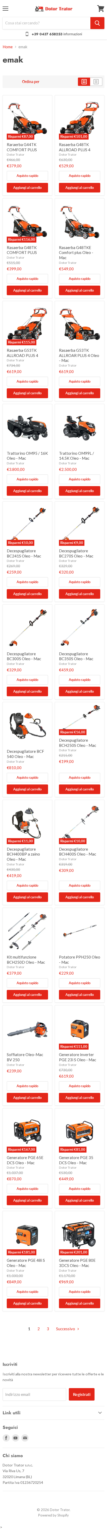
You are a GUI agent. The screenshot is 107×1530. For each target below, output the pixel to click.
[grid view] (84, 82)
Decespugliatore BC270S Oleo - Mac (76, 553)
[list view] (96, 82)
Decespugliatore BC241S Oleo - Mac (24, 553)
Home (8, 47)
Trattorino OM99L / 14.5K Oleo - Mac (76, 456)
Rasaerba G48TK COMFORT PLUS (22, 250)
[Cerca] (97, 23)
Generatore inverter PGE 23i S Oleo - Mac (77, 1057)
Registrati (81, 1394)
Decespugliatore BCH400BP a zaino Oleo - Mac (23, 854)
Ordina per (30, 82)
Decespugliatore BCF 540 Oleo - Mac (25, 754)
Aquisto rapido (27, 176)
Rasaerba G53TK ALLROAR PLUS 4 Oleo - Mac (79, 355)
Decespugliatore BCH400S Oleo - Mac (77, 852)
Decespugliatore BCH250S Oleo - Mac (77, 743)
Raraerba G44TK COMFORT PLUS (22, 147)
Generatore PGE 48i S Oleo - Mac (26, 1263)
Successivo (66, 1328)
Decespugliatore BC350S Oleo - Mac (76, 656)
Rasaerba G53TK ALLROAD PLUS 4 (22, 353)
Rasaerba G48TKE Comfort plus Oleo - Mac (76, 252)
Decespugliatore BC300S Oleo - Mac (24, 656)
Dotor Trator (15, 154)
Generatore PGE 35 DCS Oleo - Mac (76, 1160)
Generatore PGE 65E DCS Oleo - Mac (25, 1160)
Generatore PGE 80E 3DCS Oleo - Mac (77, 1263)
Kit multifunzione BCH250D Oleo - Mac (26, 959)
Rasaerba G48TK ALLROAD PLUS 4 (74, 147)
